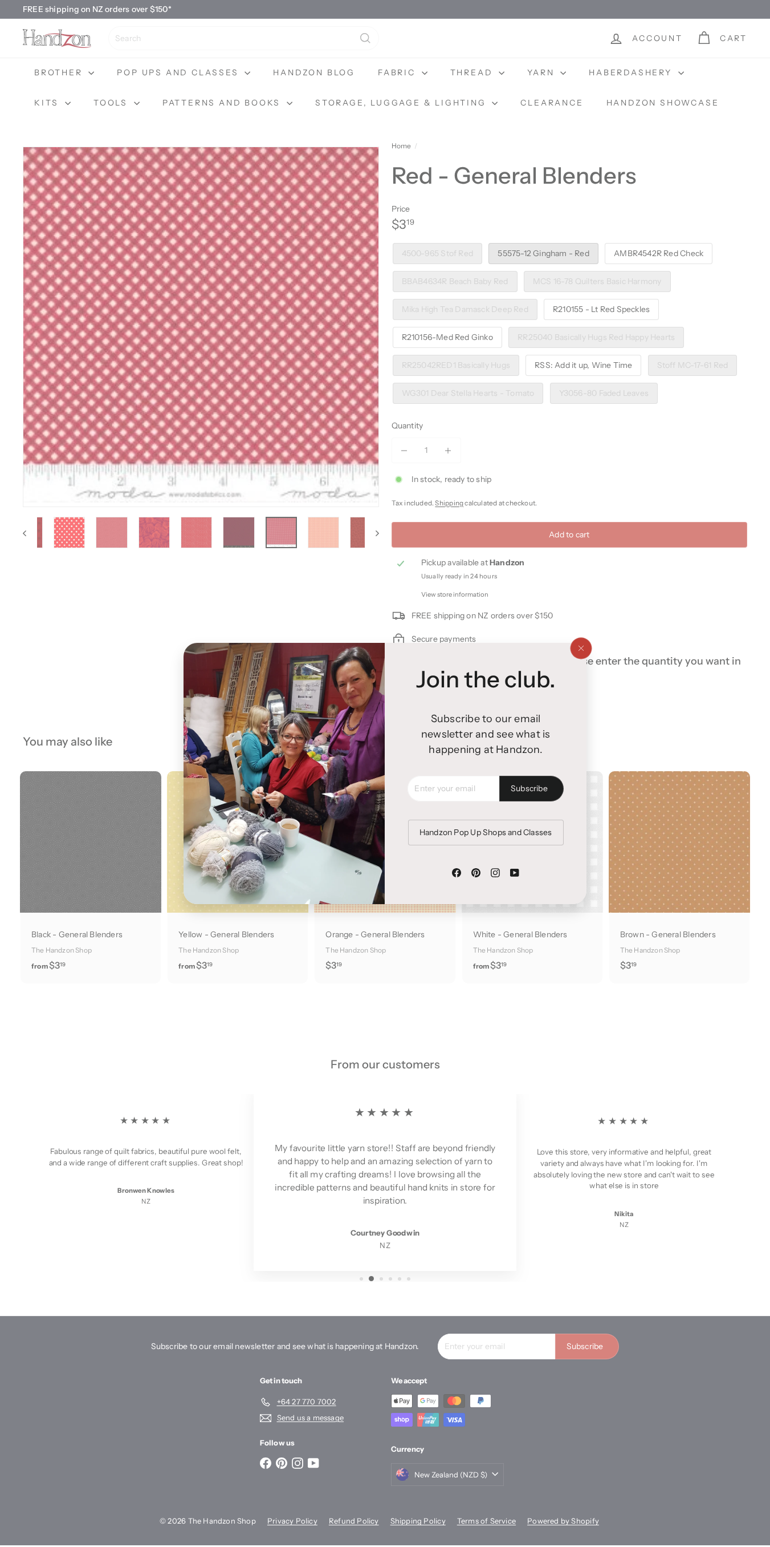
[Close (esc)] (581, 648)
